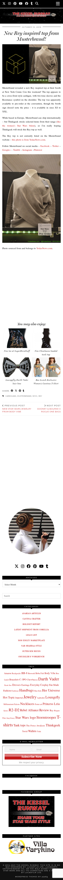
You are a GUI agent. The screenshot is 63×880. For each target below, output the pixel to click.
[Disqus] (31, 459)
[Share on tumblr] (23, 390)
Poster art (38, 704)
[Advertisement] (31, 284)
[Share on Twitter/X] (16, 390)
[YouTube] (21, 3)
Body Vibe (49, 673)
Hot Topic (9, 697)
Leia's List (31, 635)
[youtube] (41, 566)
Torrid (25, 731)
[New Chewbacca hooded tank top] (46, 338)
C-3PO (22, 679)
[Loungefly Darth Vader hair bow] (17, 367)
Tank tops (19, 725)
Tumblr (16, 149)
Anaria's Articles (31, 613)
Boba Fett (39, 673)
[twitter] (17, 566)
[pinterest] (35, 566)
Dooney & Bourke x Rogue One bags (49, 408)
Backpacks (16, 673)
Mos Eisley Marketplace (31, 640)
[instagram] (22, 566)
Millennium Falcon (12, 704)
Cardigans (11, 396)
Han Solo (37, 691)
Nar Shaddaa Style (31, 646)
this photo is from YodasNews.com (28, 139)
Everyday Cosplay (39, 685)
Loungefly (52, 697)
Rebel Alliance (29, 710)
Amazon (7, 673)
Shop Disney (10, 718)
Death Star (8, 685)
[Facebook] (26, 3)
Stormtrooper (46, 717)
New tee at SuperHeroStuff (17, 351)
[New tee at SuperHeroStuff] (17, 338)
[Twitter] (4, 3)
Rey (40, 396)
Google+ (6, 149)
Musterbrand (24, 396)
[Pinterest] (15, 3)
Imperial (19, 697)
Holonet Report (31, 624)
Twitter (55, 145)
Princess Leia (51, 704)
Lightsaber (41, 697)
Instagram (27, 149)
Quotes (6, 711)
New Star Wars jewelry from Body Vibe (16, 408)
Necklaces (27, 703)
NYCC (35, 396)
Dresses (16, 685)
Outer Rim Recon (31, 651)
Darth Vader (48, 679)
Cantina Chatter (32, 619)
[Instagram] (9, 3)
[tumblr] (32, 3)
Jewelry (30, 697)
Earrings (25, 684)
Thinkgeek (53, 725)
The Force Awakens (35, 725)
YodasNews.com (44, 248)
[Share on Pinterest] (20, 390)
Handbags (26, 690)
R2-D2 (14, 709)
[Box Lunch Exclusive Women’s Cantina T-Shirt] (46, 367)
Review (44, 710)
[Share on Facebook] (12, 390)
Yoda (39, 731)
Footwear (15, 691)
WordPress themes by (31, 877)
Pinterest (38, 149)
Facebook (45, 145)
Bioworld (31, 673)
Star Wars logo (25, 717)
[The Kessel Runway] (31, 11)
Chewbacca (32, 679)
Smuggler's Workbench (31, 656)
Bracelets (14, 679)
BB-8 (24, 673)
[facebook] (29, 566)
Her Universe (51, 690)
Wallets (32, 731)
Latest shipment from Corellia (31, 629)
